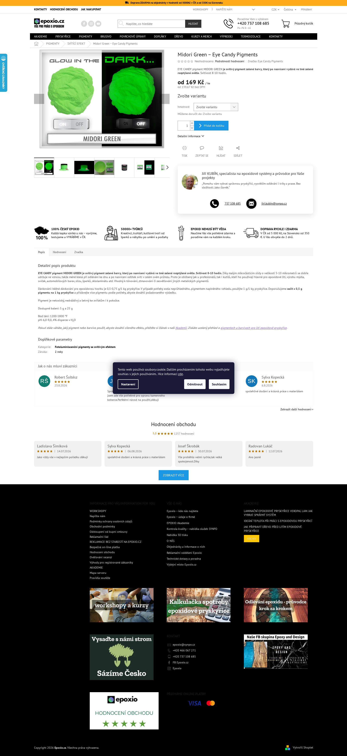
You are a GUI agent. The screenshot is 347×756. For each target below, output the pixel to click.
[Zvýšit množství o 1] (192, 123)
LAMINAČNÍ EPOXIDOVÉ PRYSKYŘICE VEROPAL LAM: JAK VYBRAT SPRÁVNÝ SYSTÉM (278, 513)
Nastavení (128, 384)
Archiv (251, 538)
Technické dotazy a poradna (184, 558)
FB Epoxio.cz (180, 662)
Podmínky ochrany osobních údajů (111, 521)
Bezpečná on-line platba (105, 547)
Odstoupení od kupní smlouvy (108, 532)
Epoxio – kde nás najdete (182, 511)
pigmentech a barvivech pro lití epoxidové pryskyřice (254, 328)
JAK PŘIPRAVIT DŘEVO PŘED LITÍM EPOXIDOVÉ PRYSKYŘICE (273, 529)
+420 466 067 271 (184, 650)
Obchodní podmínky (102, 526)
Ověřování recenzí (101, 557)
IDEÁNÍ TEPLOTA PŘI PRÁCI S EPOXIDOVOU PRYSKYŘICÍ (278, 521)
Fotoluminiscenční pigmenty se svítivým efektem (85, 347)
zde (180, 374)
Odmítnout (195, 384)
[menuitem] (40, 36)
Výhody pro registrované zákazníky (111, 562)
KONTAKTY (40, 9)
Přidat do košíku (214, 125)
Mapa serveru (98, 573)
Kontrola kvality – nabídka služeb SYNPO (192, 529)
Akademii (181, 328)
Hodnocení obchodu (173, 424)
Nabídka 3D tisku (177, 535)
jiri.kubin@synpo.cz (274, 203)
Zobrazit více (173, 475)
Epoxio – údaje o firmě (181, 517)
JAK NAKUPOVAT (91, 9)
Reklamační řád (99, 537)
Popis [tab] (41, 252)
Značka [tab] (78, 252)
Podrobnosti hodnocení (229, 61)
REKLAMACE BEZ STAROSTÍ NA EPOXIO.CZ (115, 542)
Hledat (193, 24)
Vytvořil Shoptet (303, 747)
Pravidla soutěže (100, 578)
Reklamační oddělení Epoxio (184, 553)
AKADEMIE (96, 567)
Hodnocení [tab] (59, 252)
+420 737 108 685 (253, 23)
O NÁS (170, 541)
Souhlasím (219, 384)
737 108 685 (233, 203)
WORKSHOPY (200, 9)
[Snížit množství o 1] (192, 128)
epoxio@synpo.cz (184, 644)
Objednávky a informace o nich (186, 547)
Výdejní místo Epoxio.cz (181, 564)
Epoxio (177, 668)
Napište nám (224, 9)
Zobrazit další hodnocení (295, 409)
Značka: (265, 61)
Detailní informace (189, 136)
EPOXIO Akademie (178, 523)
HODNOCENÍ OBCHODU (64, 9)
